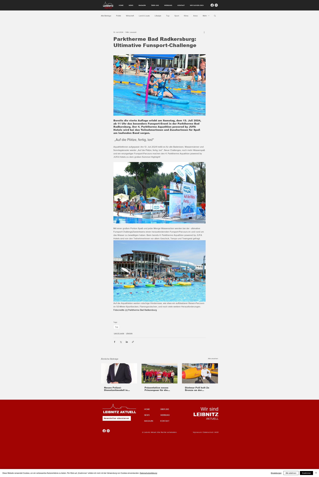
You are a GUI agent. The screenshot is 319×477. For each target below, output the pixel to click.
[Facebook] (212, 5)
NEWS (147, 415)
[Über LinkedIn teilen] (127, 342)
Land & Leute (144, 16)
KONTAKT (164, 420)
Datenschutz (208, 432)
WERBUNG (165, 415)
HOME (147, 409)
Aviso (195, 16)
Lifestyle (158, 16)
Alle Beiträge (106, 16)
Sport (176, 16)
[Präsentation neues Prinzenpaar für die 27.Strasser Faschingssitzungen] (160, 373)
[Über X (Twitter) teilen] (121, 342)
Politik (118, 16)
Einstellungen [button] (276, 473)
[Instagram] (216, 5)
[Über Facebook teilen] (114, 342)
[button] (215, 16)
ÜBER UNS (164, 409)
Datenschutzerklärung (148, 473)
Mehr (205, 16)
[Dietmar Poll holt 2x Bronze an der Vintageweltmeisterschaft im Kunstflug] (200, 373)
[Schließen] (316, 473)
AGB (216, 432)
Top (167, 16)
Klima (186, 16)
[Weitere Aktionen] (204, 32)
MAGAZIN (148, 420)
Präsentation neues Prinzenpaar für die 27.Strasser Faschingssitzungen (157, 388)
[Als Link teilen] (133, 342)
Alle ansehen (213, 358)
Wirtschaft (130, 16)
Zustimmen (306, 473)
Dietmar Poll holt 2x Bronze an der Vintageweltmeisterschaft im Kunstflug (199, 388)
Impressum (197, 432)
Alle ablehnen (291, 473)
